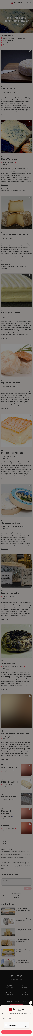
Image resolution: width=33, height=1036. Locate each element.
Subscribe (16, 1032)
